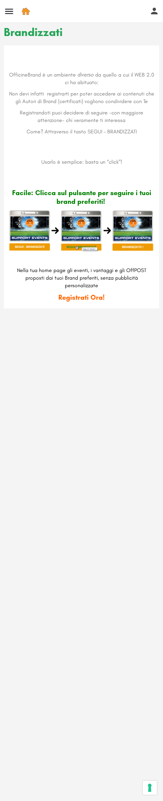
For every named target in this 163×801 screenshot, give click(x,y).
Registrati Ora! (81, 297)
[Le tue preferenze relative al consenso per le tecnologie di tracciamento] (150, 788)
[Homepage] (26, 11)
